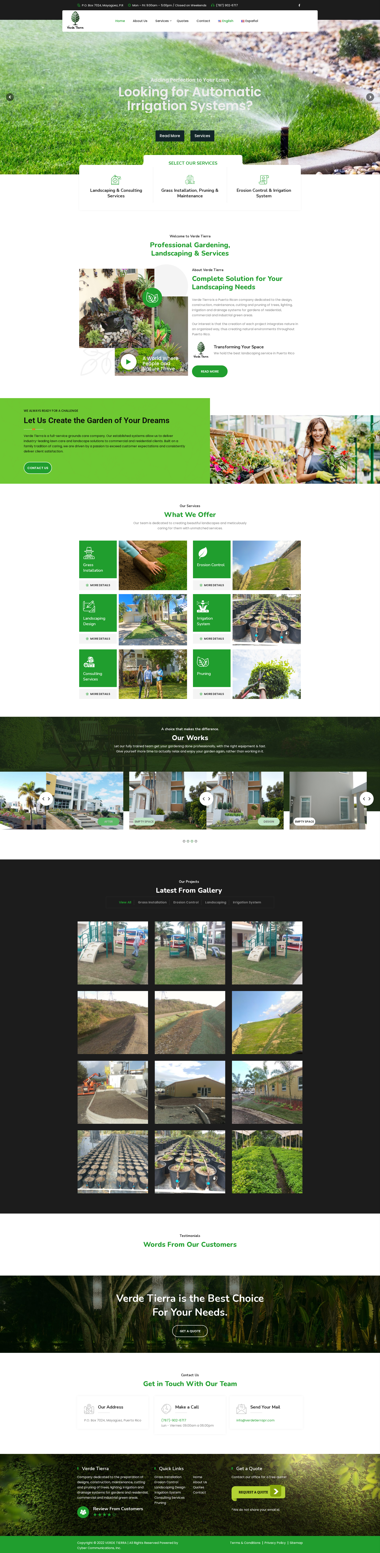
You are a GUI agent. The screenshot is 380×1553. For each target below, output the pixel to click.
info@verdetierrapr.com (256, 1420)
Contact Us (37, 468)
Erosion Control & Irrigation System (264, 193)
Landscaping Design (94, 621)
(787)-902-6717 (173, 1420)
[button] (184, 841)
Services (162, 21)
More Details (100, 585)
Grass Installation (93, 567)
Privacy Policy (275, 1543)
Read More (170, 136)
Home (120, 21)
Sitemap (296, 1543)
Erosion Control (211, 565)
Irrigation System (205, 621)
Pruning (204, 673)
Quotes (183, 21)
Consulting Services (92, 676)
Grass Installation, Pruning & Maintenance (189, 193)
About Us (140, 21)
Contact (203, 21)
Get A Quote (190, 1331)
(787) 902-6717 (227, 5)
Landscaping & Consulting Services (116, 193)
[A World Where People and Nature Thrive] (129, 362)
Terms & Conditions (245, 1543)
